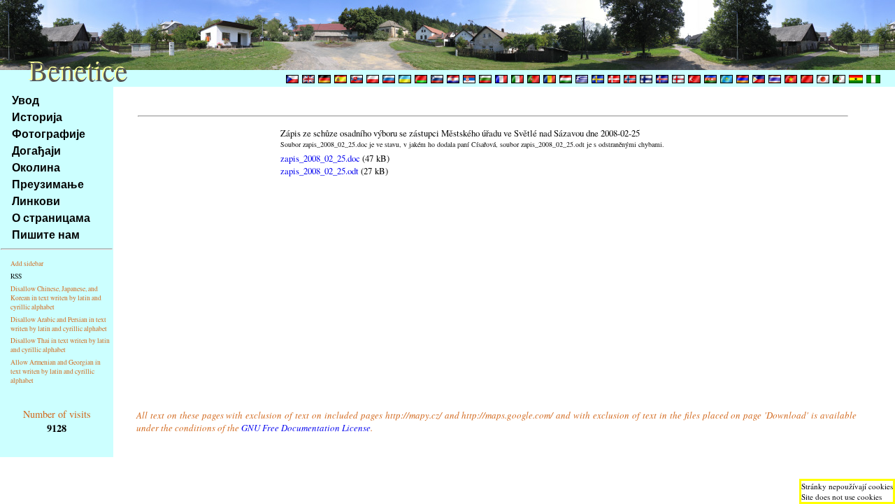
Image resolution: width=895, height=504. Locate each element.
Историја (37, 116)
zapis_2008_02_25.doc (320, 158)
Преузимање (48, 184)
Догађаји (36, 150)
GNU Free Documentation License (306, 427)
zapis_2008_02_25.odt (319, 170)
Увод (25, 100)
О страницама (51, 217)
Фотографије (48, 133)
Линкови (36, 200)
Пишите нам (46, 234)
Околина (36, 167)
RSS (16, 276)
